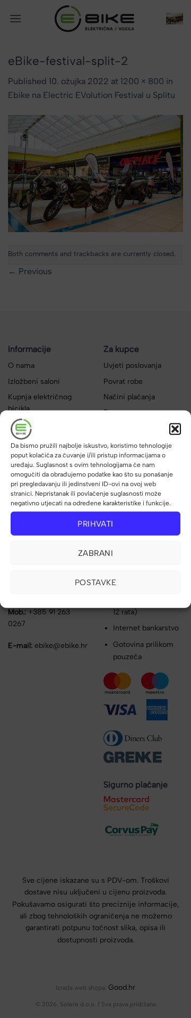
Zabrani (95, 552)
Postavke (96, 582)
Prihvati (95, 523)
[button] (175, 429)
